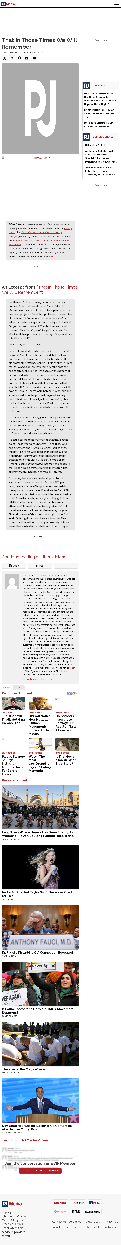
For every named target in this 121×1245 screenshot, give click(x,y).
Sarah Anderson (10, 1073)
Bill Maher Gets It (95, 145)
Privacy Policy (111, 1221)
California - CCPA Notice (111, 1227)
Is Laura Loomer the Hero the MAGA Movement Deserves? (38, 1010)
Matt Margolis (10, 956)
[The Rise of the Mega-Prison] (40, 1043)
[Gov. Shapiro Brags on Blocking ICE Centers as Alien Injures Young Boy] (40, 1100)
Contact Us (59, 1221)
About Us (75, 1221)
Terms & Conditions (94, 1227)
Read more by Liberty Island (39, 679)
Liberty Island (9, 52)
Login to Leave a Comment (40, 1170)
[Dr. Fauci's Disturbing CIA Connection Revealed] (40, 927)
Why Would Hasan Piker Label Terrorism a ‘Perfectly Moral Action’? (100, 171)
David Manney (9, 899)
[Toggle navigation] (117, 3)
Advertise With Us (94, 1221)
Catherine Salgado (12, 1133)
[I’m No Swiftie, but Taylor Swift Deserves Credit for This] (40, 867)
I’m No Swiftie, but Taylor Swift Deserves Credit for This (38, 894)
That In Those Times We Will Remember (39, 290)
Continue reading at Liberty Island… (35, 556)
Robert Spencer (10, 839)
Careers (74, 1227)
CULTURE (18, 688)
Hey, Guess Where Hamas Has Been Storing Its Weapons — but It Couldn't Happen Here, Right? (38, 834)
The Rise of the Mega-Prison (23, 1069)
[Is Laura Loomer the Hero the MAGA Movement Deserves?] (40, 983)
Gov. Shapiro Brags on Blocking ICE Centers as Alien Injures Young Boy (37, 1127)
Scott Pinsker (9, 1016)
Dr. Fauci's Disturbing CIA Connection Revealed (37, 952)
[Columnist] (13, 581)
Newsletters (60, 1227)
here (50, 256)
